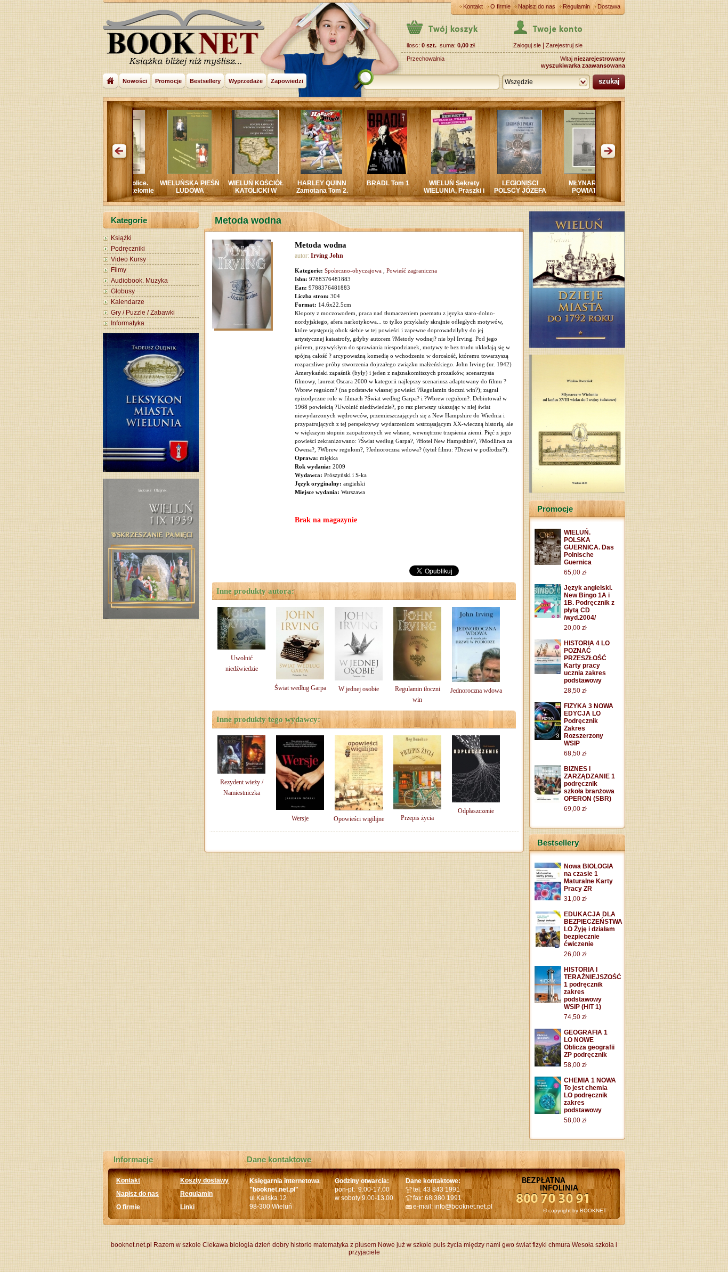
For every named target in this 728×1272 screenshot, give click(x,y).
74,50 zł (575, 1017)
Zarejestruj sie (564, 45)
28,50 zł (575, 690)
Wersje (300, 818)
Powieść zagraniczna (411, 270)
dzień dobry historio (283, 1245)
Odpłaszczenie (476, 811)
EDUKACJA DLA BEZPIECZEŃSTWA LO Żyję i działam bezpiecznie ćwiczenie (593, 929)
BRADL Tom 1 (337, 183)
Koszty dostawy (204, 1180)
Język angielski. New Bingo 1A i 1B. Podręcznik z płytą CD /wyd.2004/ (589, 602)
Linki (187, 1207)
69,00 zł (575, 809)
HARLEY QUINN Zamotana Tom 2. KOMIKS (271, 190)
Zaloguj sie (527, 45)
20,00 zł (575, 627)
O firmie (500, 6)
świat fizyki (531, 1245)
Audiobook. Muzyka (139, 280)
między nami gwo (489, 1245)
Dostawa (608, 6)
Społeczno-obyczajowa (353, 270)
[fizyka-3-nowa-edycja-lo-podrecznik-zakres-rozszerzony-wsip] (548, 738)
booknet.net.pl (131, 1245)
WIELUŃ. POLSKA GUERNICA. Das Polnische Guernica (589, 547)
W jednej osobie (358, 689)
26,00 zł (575, 954)
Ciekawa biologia (228, 1245)
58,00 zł (575, 1065)
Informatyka (127, 323)
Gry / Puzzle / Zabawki (143, 312)
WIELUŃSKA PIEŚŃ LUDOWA (139, 186)
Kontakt (473, 6)
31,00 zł (575, 898)
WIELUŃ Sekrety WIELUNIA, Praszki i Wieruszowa (403, 190)
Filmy (118, 270)
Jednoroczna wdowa (476, 690)
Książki (121, 238)
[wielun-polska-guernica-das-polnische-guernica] (548, 563)
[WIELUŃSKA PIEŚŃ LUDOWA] (138, 172)
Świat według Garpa (300, 688)
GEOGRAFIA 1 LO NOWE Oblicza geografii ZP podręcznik (589, 1043)
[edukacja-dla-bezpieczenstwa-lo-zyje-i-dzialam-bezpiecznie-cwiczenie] (548, 945)
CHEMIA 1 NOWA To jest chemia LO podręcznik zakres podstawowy (590, 1095)
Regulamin (576, 6)
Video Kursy (128, 259)
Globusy (123, 291)
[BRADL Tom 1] (337, 172)
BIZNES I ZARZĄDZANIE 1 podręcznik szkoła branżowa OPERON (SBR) (589, 783)
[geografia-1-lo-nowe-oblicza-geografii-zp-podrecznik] (548, 1064)
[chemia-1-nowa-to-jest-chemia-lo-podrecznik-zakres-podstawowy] (548, 1111)
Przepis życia (417, 818)
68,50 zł (575, 753)
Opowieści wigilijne (359, 819)
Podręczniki (128, 248)
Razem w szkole (177, 1245)
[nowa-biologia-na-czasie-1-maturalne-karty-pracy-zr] (548, 898)
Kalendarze (127, 302)
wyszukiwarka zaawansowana (583, 65)
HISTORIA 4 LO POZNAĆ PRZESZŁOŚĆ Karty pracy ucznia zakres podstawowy (587, 661)
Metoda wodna (320, 245)
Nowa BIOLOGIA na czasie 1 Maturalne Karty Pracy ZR (588, 877)
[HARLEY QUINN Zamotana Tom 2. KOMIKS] (271, 172)
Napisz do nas (536, 6)
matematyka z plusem (344, 1245)
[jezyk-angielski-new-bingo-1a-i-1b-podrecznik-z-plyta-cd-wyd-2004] (548, 616)
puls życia (447, 1245)
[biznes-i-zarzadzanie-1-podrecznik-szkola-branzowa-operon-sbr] (548, 801)
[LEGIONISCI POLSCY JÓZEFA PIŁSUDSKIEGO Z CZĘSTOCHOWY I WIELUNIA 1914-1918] (469, 172)
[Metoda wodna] (244, 286)
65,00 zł (575, 572)
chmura (559, 1245)
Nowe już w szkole (405, 1245)
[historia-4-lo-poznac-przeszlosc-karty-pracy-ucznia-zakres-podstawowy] (548, 672)
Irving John (327, 255)
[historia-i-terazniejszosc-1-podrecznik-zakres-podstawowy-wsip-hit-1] (548, 1001)
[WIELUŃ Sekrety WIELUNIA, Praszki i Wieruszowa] (403, 172)
